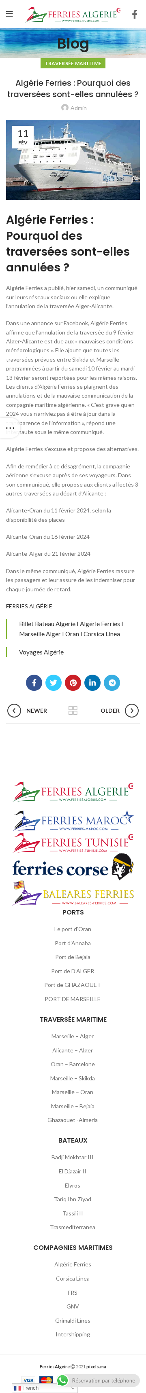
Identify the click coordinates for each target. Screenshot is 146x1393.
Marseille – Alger (73, 1036)
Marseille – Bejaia (72, 1106)
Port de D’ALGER (72, 970)
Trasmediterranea (72, 1227)
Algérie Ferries (72, 1264)
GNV (73, 1306)
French (30, 1388)
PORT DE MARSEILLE (73, 998)
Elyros (72, 1185)
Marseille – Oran (72, 1091)
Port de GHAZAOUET (72, 984)
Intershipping (73, 1334)
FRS (72, 1292)
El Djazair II (72, 1171)
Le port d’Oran (72, 928)
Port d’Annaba (73, 943)
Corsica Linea (73, 1278)
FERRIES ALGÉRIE (29, 606)
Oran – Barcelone (73, 1064)
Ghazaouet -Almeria (72, 1119)
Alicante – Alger (72, 1050)
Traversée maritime (73, 63)
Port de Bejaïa (72, 956)
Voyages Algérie (41, 652)
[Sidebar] (10, 428)
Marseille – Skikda (72, 1078)
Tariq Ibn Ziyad (72, 1199)
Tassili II (72, 1213)
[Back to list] (73, 711)
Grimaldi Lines (72, 1320)
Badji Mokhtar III (73, 1157)
